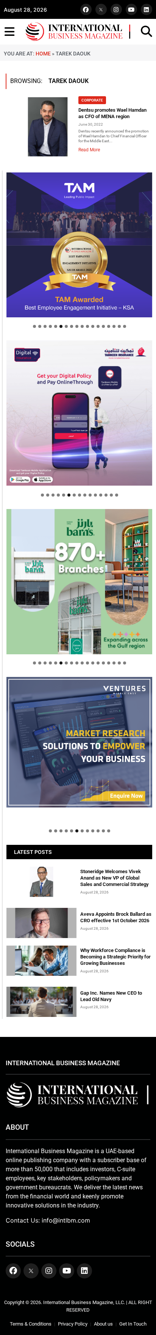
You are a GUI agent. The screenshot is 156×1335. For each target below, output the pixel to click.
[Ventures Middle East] (79, 742)
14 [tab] (103, 326)
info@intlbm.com (66, 1220)
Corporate (92, 100)
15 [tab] (108, 326)
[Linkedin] (146, 9)
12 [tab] (92, 326)
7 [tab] (66, 326)
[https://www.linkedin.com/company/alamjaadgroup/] (79, 581)
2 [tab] (39, 326)
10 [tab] (82, 326)
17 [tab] (119, 326)
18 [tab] (124, 326)
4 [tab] (50, 326)
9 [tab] (76, 326)
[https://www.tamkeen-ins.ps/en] (79, 413)
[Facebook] (86, 9)
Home (43, 54)
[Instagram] (116, 9)
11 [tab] (87, 326)
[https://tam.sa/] (79, 245)
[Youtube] (131, 9)
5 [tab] (55, 326)
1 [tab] (34, 326)
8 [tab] (71, 326)
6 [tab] (60, 326)
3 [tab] (45, 326)
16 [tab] (113, 326)
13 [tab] (98, 326)
